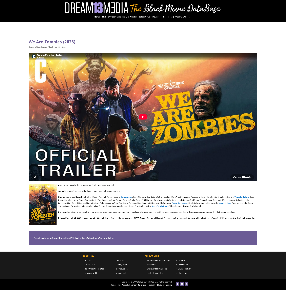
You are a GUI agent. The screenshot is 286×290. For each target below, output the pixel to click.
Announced (121, 273)
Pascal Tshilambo (179, 203)
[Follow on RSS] (186, 284)
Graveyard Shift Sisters (157, 269)
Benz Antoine (126, 197)
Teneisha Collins (241, 197)
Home (97, 17)
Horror (55, 47)
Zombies (62, 47)
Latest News (144, 17)
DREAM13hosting (164, 285)
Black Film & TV (184, 269)
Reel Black (151, 264)
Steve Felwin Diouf (160, 206)
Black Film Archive (155, 273)
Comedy (32, 47)
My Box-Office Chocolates (113, 17)
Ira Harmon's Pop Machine (158, 260)
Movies (155, 17)
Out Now (120, 260)
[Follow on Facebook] (177, 284)
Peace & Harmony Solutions (134, 285)
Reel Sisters (183, 264)
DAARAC (181, 260)
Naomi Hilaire (225, 203)
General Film (46, 47)
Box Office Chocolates (94, 269)
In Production (122, 269)
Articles (133, 17)
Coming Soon (121, 264)
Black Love (182, 273)
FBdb (38, 47)
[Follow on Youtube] (182, 284)
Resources (167, 17)
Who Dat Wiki (181, 17)
